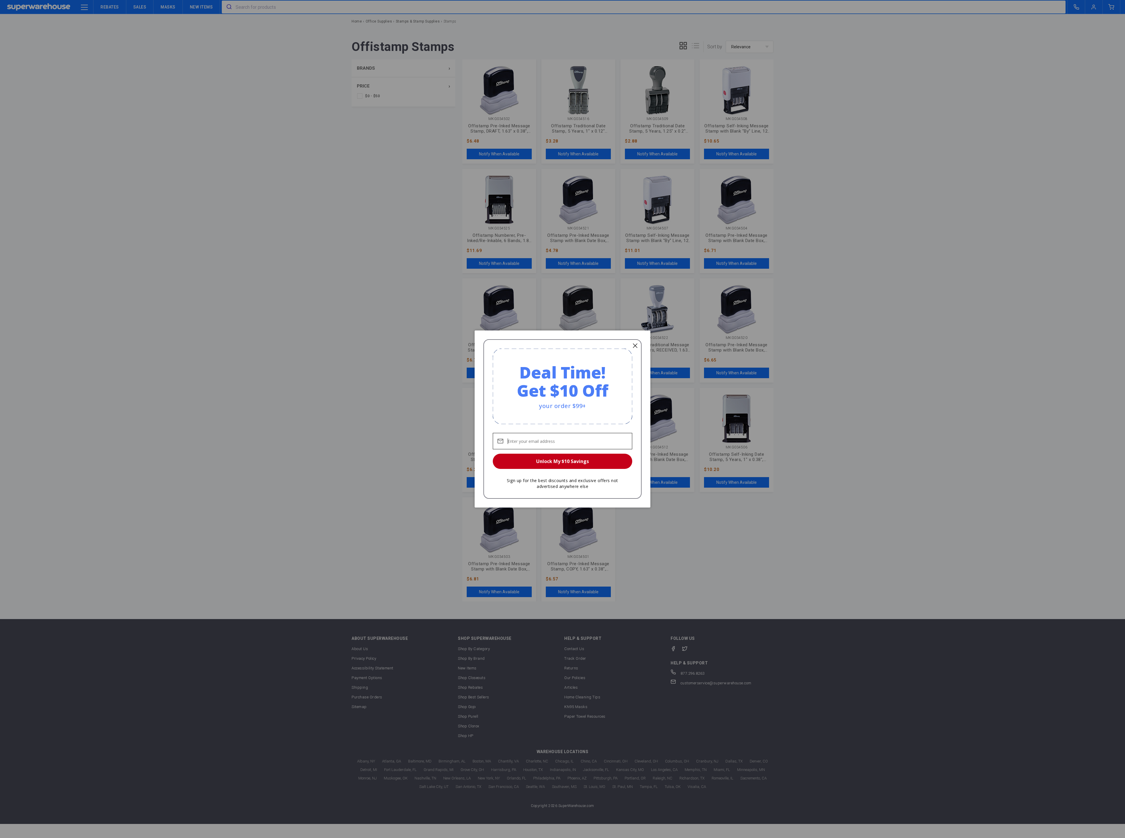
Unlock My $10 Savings (562, 461)
